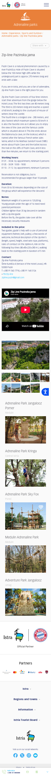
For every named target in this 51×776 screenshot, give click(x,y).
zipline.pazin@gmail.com (13, 278)
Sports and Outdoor (32, 33)
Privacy (18, 767)
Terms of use (30, 767)
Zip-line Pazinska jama (31, 36)
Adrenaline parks (10, 36)
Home (4, 33)
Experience (14, 33)
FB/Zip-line (8, 274)
